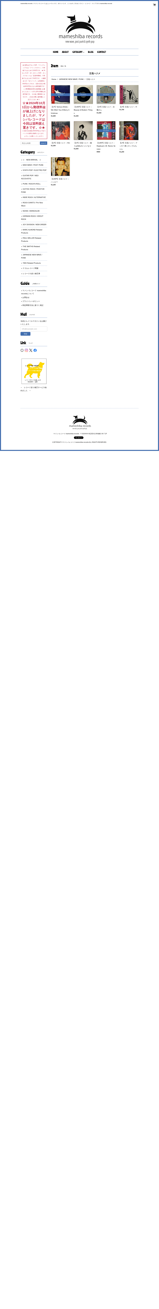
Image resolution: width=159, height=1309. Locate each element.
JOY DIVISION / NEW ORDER (34, 225)
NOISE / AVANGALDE (31, 211)
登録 (25, 334)
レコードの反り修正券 (31, 274)
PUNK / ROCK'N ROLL (32, 184)
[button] (78, 52)
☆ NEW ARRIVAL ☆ (32, 160)
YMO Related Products (32, 263)
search (43, 143)
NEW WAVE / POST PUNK (33, 165)
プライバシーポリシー (31, 301)
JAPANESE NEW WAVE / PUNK (71, 79)
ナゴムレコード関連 (30, 268)
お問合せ (25, 297)
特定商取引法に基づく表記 (32, 305)
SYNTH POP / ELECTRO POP (34, 170)
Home (54, 79)
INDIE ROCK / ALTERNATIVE (34, 197)
